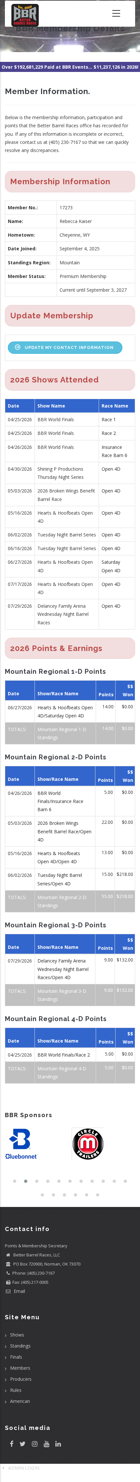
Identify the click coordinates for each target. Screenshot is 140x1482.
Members (20, 1368)
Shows (17, 1335)
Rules (15, 1390)
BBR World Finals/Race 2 (63, 1055)
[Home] (25, 14)
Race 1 (109, 419)
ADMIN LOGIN (23, 1468)
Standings (20, 1346)
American (20, 1401)
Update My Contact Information (69, 347)
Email (18, 1291)
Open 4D (111, 469)
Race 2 (109, 433)
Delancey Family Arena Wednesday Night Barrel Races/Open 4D (63, 969)
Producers (21, 1379)
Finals (16, 1357)
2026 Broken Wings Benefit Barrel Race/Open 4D (64, 831)
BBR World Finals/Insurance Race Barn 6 (60, 801)
